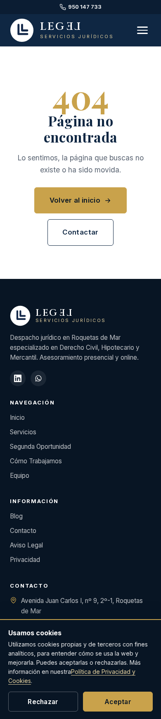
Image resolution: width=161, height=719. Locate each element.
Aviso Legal (26, 545)
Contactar (80, 232)
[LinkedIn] (18, 378)
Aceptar (117, 702)
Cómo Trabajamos (36, 461)
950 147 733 (85, 6)
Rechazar (43, 702)
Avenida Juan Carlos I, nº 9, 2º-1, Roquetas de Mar (82, 606)
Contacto (23, 531)
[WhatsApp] (38, 378)
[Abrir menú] (142, 30)
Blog (16, 516)
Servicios (23, 432)
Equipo (19, 475)
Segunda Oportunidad (40, 446)
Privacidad (25, 560)
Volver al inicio (75, 200)
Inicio (17, 417)
